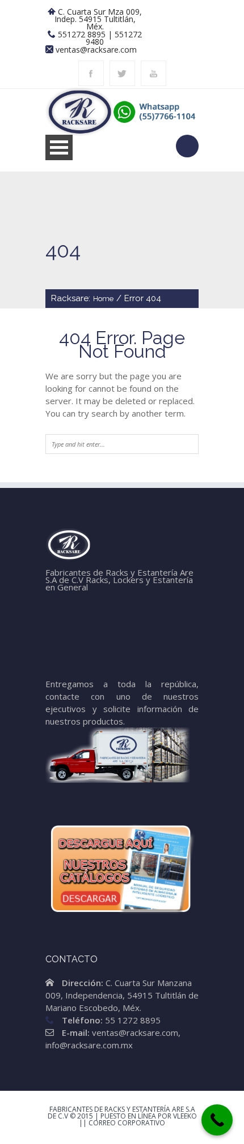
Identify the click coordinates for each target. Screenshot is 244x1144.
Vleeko (185, 1116)
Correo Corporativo (127, 1123)
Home (103, 298)
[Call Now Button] (217, 1120)
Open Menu (59, 147)
